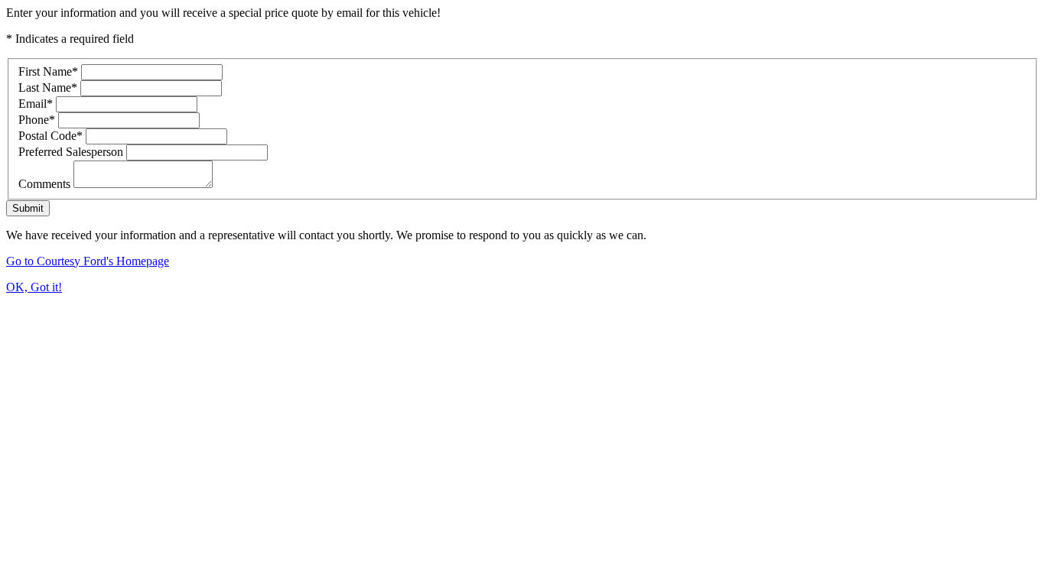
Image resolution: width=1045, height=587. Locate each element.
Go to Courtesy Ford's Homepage (87, 261)
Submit (28, 208)
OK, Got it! (34, 287)
